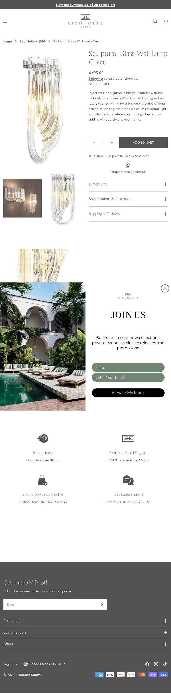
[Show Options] (160, 367)
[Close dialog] (165, 288)
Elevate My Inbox (128, 393)
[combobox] (127, 367)
